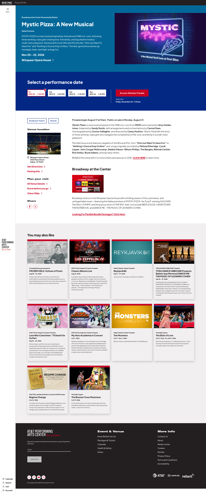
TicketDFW (20, 2)
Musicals (53, 121)
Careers (161, 448)
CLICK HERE (139, 157)
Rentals (161, 452)
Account (9, 490)
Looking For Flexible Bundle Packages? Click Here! (98, 214)
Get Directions (35, 166)
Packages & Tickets (106, 440)
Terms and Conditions (167, 460)
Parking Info (33, 171)
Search (8, 483)
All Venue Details (36, 183)
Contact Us (163, 436)
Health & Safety (105, 448)
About (160, 440)
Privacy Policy (164, 456)
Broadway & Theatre (37, 121)
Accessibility (163, 463)
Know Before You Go (107, 436)
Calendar (9, 479)
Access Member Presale (132, 93)
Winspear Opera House (36, 60)
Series (100, 452)
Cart (7, 486)
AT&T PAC (7, 2)
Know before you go (38, 188)
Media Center (164, 444)
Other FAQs (33, 193)
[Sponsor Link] (159, 475)
